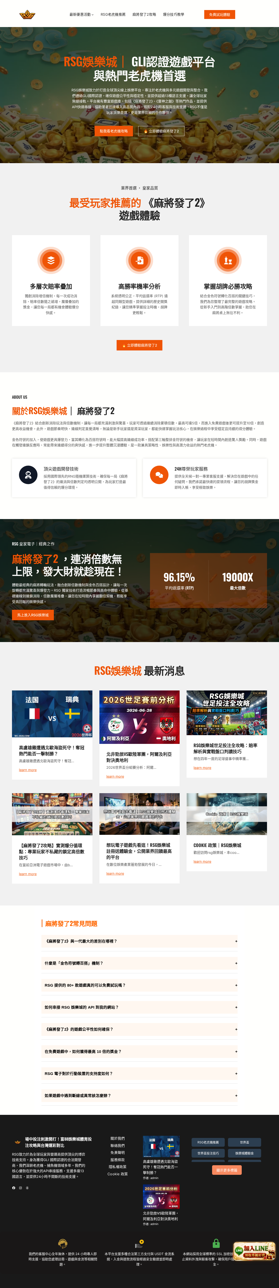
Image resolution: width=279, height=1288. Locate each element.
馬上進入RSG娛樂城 (33, 615)
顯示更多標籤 (226, 1170)
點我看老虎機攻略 (114, 131)
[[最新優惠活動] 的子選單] (93, 15)
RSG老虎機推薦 (208, 1142)
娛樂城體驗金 (244, 1153)
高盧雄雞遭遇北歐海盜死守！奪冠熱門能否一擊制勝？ (160, 1167)
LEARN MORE (28, 770)
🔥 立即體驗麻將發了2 (161, 131)
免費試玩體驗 (219, 14)
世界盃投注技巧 (208, 1153)
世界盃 (244, 1142)
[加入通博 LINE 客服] (254, 1250)
